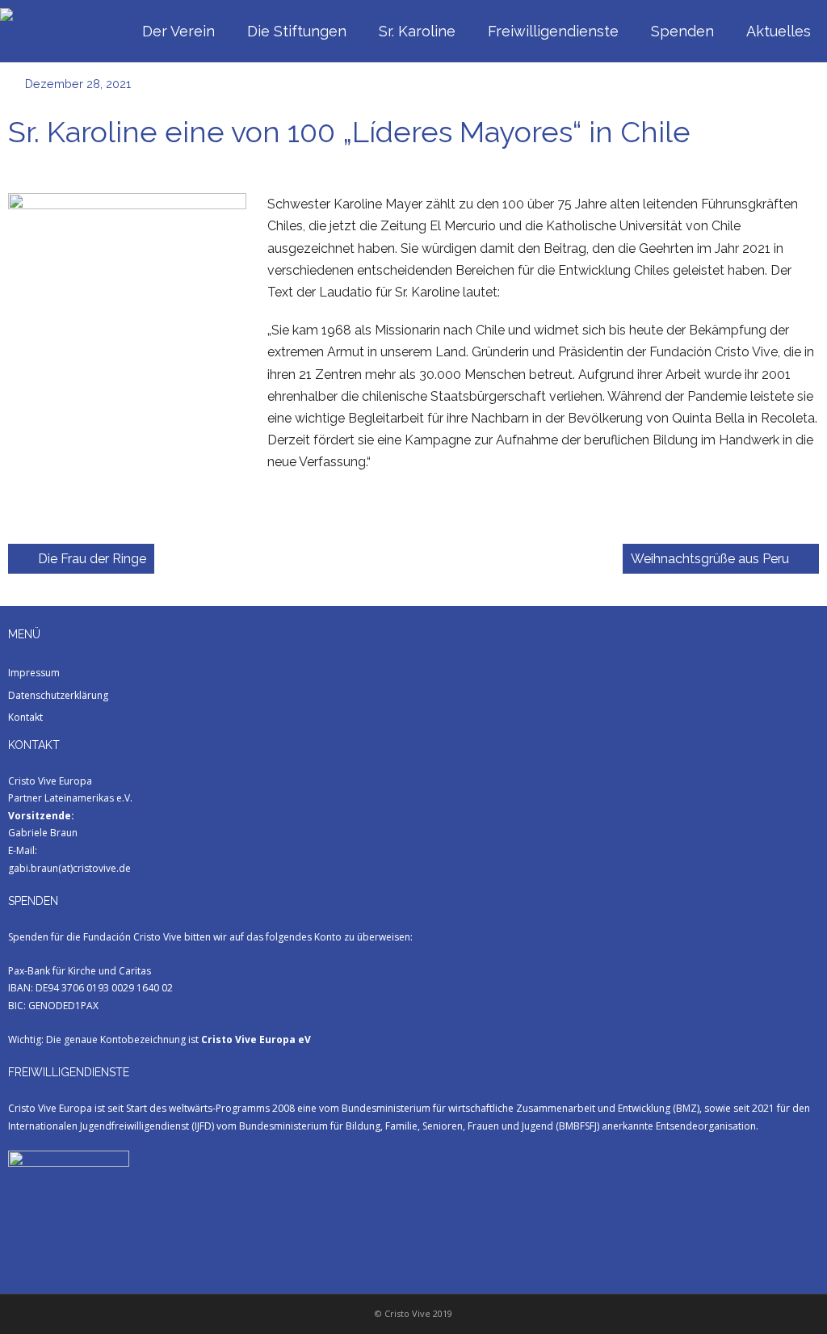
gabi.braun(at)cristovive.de (69, 868)
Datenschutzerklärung (58, 695)
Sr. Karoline (417, 31)
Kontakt (25, 717)
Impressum (34, 673)
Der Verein (178, 31)
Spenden (682, 31)
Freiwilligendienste (553, 31)
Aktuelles (778, 31)
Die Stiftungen (296, 31)
